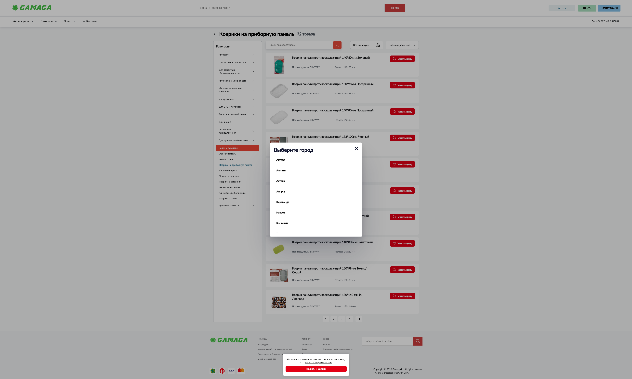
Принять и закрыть (316, 368)
